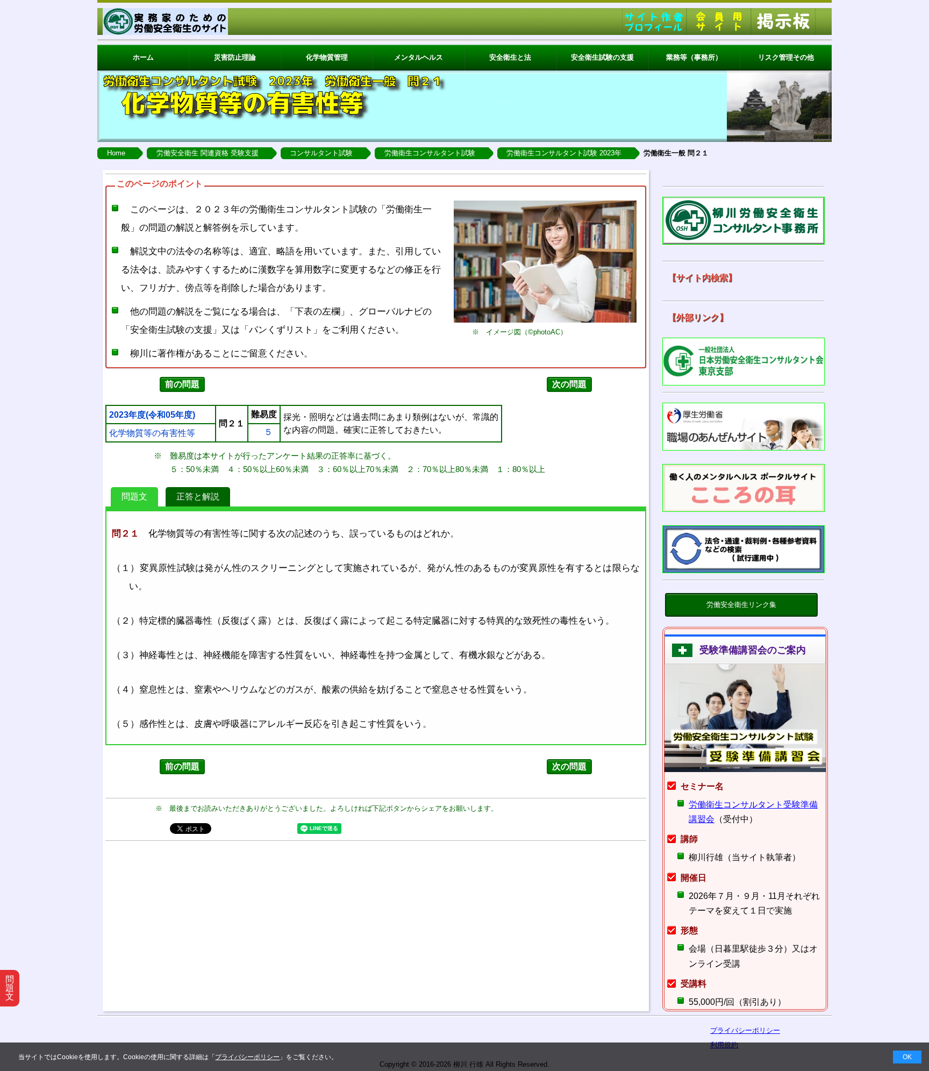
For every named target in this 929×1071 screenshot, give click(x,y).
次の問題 (569, 384)
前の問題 (182, 384)
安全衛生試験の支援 (602, 57)
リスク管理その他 (786, 57)
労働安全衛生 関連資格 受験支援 (207, 153)
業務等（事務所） (694, 57)
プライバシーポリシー (247, 1057)
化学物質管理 (327, 57)
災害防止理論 (235, 57)
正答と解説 (197, 496)
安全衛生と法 (510, 57)
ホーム (143, 57)
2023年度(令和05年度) (152, 415)
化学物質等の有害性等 (152, 433)
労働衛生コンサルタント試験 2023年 (563, 153)
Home (116, 153)
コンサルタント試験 (321, 153)
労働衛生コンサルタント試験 (429, 153)
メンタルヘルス (418, 57)
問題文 (134, 496)
